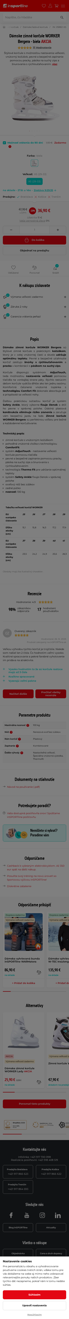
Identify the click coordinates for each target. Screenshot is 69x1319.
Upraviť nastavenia (34, 1305)
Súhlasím (34, 1294)
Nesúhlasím (34, 1314)
